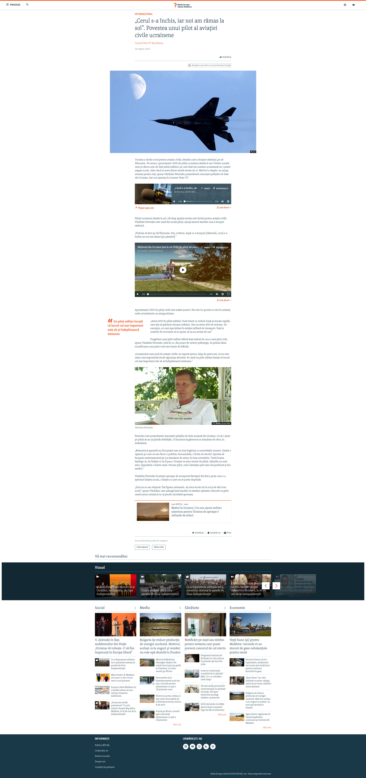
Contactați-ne (101, 751)
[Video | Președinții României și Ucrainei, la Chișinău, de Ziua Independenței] (115, 586)
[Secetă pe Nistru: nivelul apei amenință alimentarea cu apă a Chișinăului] (147, 714)
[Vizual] (353, 5)
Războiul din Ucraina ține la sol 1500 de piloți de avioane (169, 247)
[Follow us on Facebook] (185, 746)
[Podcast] (345, 5)
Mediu (145, 608)
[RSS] (206, 746)
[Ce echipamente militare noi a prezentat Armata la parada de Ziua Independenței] (205, 586)
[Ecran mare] (228, 294)
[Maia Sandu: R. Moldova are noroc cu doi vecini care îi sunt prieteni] (102, 678)
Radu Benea (157, 43)
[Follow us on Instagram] (199, 746)
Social (100, 608)
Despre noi (100, 762)
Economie (237, 608)
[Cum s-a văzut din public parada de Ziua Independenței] (160, 586)
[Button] (225, 57)
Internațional (144, 14)
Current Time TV (143, 43)
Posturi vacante (102, 756)
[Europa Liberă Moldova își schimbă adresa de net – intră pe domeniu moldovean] (102, 690)
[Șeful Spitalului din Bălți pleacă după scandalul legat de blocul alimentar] (192, 707)
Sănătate (192, 608)
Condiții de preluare (105, 767)
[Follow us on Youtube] (192, 746)
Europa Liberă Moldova (188, 192)
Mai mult (177, 725)
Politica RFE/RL (102, 745)
